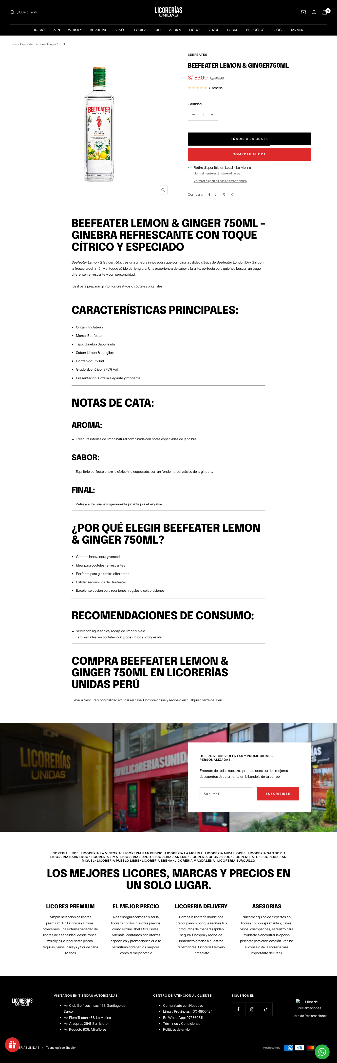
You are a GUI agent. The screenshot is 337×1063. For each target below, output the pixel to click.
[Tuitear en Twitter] (224, 194)
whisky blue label (60, 941)
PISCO (194, 30)
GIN (157, 30)
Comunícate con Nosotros (183, 1005)
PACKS (232, 30)
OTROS (213, 30)
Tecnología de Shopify (60, 1047)
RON (56, 30)
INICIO (39, 30)
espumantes (271, 923)
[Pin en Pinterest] (216, 194)
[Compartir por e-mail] (232, 194)
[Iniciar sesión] (314, 12)
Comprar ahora (249, 154)
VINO (119, 30)
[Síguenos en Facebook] (238, 1009)
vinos (60, 947)
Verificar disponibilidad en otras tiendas (220, 181)
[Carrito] (324, 12)
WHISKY (75, 30)
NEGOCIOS (255, 30)
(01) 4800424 (201, 1011)
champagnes (260, 929)
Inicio (13, 44)
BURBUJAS (98, 30)
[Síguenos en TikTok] (265, 1009)
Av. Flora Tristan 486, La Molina (87, 1017)
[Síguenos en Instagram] (252, 1009)
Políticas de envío (176, 1029)
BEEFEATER (197, 55)
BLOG (277, 30)
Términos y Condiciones (181, 1023)
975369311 (195, 1017)
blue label (132, 929)
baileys (71, 947)
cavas (287, 923)
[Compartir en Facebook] (209, 194)
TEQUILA (139, 30)
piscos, (88, 941)
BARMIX (296, 30)
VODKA (174, 30)
